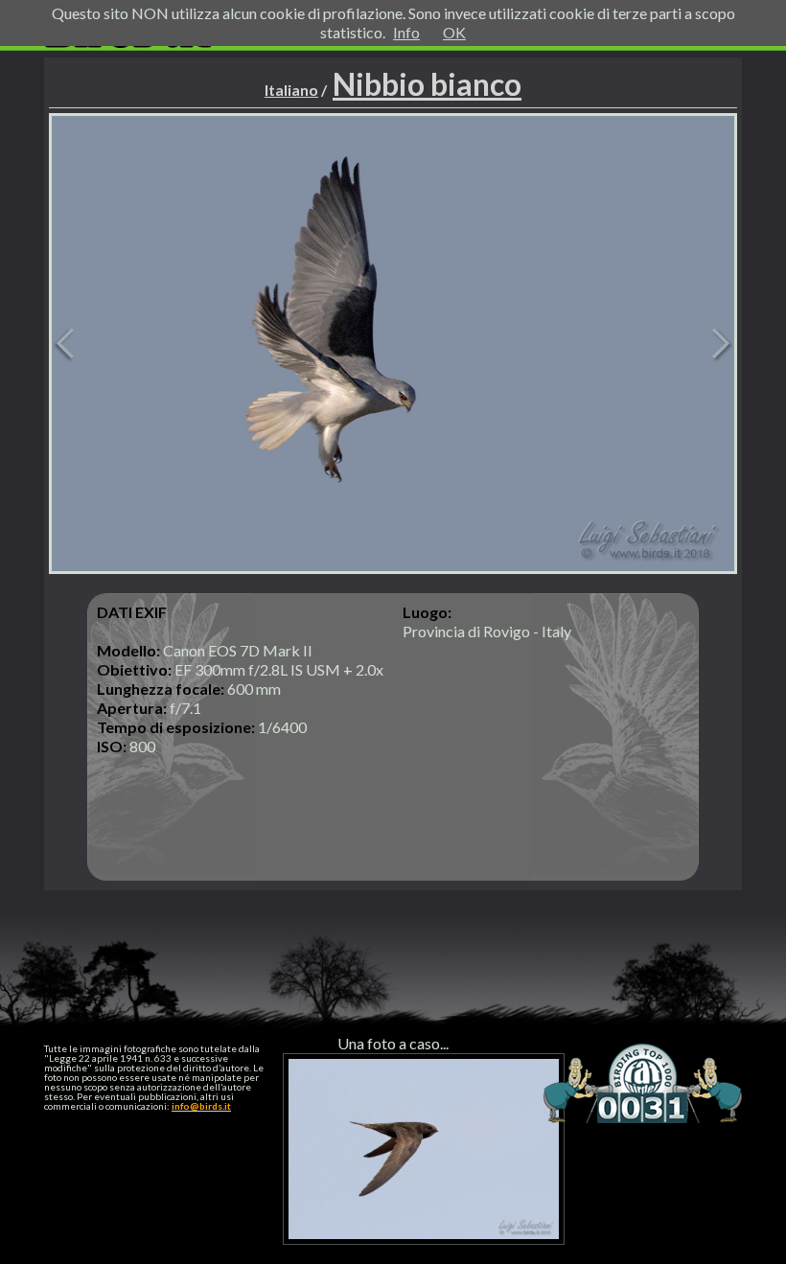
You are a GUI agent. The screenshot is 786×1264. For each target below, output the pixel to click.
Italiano (291, 89)
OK (454, 32)
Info (406, 32)
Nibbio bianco (427, 84)
